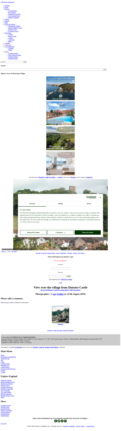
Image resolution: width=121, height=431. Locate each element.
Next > (15, 251)
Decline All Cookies (33, 232)
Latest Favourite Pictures (8, 369)
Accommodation (9, 46)
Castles (10, 38)
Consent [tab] (32, 203)
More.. (7, 52)
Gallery (61, 294)
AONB (10, 34)
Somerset (65, 330)
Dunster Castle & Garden (55, 330)
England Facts (5, 407)
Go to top (3, 423)
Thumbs (69, 253)
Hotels (10, 50)
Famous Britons (5, 412)
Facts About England (14, 55)
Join (2, 360)
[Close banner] (100, 197)
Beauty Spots (12, 36)
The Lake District (6, 392)
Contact (3, 372)
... (6, 251)
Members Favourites (14, 14)
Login (2, 362)
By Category (12, 12)
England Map (5, 415)
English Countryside (7, 389)
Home (6, 7)
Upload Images (5, 364)
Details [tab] (60, 203)
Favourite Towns (13, 31)
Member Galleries (13, 17)
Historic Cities (12, 29)
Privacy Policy (80, 426)
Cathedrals (11, 40)
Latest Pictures (12, 11)
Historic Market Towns (15, 28)
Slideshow (63, 253)
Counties (7, 43)
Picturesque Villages (14, 26)
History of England (6, 410)
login (6, 302)
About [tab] (89, 203)
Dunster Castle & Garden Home (45, 253)
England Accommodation (8, 357)
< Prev (3, 251)
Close (60, 283)
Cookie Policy (90, 426)
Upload (7, 19)
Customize (59, 232)
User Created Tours (14, 16)
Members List (5, 365)
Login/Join (8, 45)
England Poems (13, 58)
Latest (57, 253)
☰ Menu (7, 5)
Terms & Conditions (69, 426)
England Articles (13, 53)
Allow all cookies (87, 232)
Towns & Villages (10, 24)
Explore (7, 21)
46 (12, 251)
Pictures (7, 9)
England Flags (5, 414)
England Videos (13, 57)
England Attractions (7, 387)
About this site (5, 358)
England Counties (6, 380)
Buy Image (81, 253)
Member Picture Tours (7, 395)
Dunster (71, 330)
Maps (6, 23)
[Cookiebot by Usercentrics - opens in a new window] (88, 197)
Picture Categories (6, 394)
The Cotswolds (5, 390)
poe (29, 249)
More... (10, 41)
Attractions (8, 33)
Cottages (11, 48)
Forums (3, 370)
